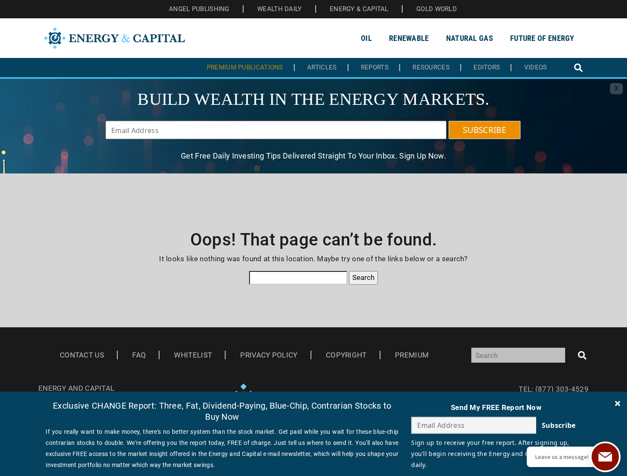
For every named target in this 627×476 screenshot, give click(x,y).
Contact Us (82, 355)
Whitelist (193, 355)
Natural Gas (469, 38)
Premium (412, 355)
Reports (375, 67)
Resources (431, 67)
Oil (366, 38)
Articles (322, 67)
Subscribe (559, 425)
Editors (486, 67)
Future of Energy (542, 38)
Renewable (409, 38)
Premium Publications (245, 67)
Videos (535, 67)
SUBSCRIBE (484, 130)
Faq (139, 355)
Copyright (346, 355)
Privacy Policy (268, 355)
